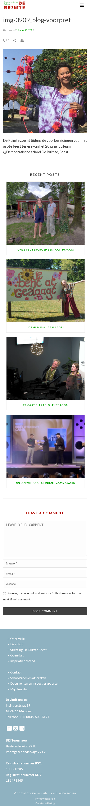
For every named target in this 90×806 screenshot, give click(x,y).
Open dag (17, 655)
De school (17, 644)
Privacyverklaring (45, 798)
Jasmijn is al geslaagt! (45, 327)
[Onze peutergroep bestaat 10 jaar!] (45, 213)
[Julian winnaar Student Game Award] (45, 446)
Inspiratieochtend (22, 661)
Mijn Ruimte (18, 689)
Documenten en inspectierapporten (34, 683)
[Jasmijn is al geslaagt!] (45, 290)
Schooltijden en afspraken (28, 678)
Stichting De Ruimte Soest (28, 650)
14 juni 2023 (24, 30)
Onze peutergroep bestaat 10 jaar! (45, 249)
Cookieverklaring (45, 803)
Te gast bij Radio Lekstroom (45, 405)
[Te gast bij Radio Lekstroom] (45, 368)
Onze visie (17, 639)
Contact (16, 672)
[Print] (24, 40)
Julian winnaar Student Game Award (45, 482)
